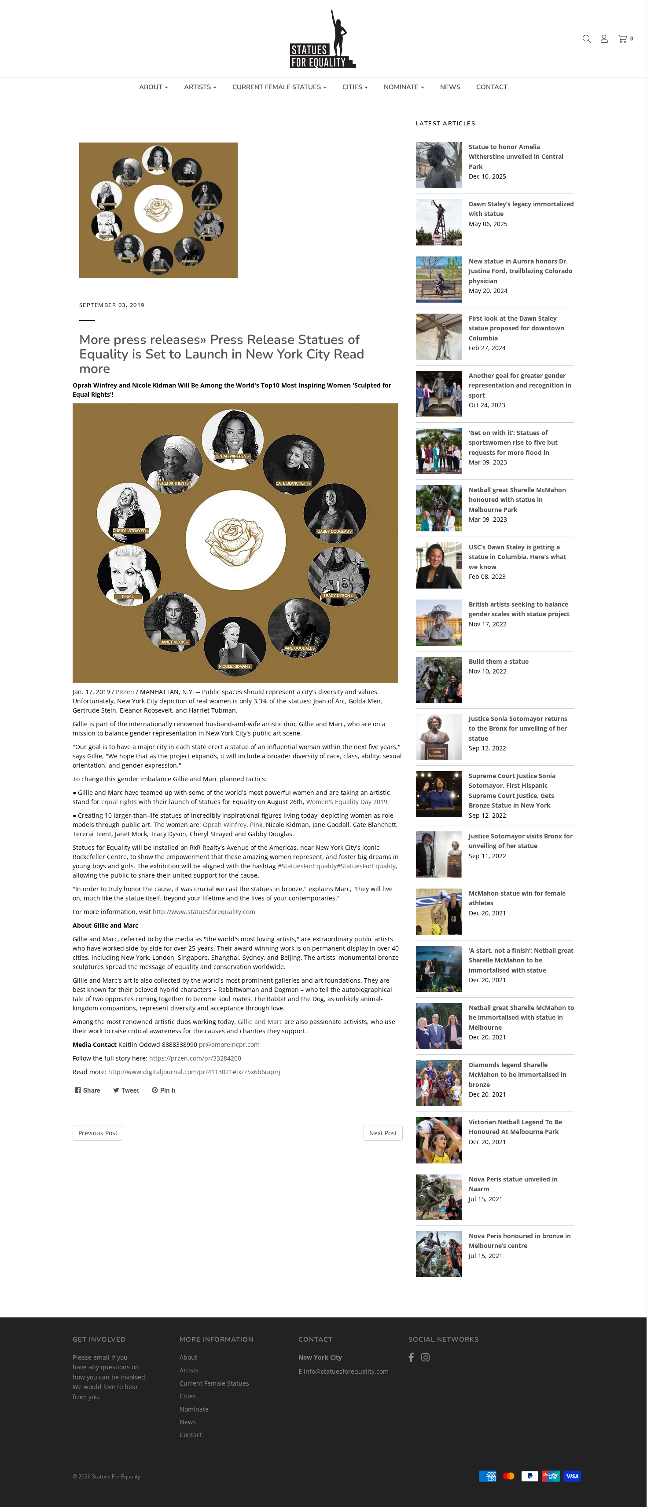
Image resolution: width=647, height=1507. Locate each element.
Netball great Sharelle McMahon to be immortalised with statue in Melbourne (521, 1017)
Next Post (383, 1133)
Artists (189, 1370)
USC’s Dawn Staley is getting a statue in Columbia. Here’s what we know (517, 557)
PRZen (125, 692)
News (450, 87)
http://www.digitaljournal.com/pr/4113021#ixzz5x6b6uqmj (194, 1072)
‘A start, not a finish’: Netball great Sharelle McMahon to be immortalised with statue (521, 960)
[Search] (582, 39)
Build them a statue (499, 661)
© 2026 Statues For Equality (106, 1476)
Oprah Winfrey (224, 824)
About (188, 1357)
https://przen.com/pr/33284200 (195, 1058)
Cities (188, 1396)
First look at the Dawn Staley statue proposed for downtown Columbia (516, 328)
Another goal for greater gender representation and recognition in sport (520, 385)
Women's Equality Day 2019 (346, 801)
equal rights (119, 801)
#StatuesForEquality (307, 866)
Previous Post (98, 1133)
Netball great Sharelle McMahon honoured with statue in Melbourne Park (517, 500)
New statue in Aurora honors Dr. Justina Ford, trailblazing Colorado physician (521, 271)
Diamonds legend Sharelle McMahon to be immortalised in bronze (517, 1075)
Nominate (194, 1409)
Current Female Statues (214, 1383)
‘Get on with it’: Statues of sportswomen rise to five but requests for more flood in (513, 442)
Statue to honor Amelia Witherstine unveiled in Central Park (516, 157)
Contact (491, 87)
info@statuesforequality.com (346, 1371)
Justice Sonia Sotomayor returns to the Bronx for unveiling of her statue (518, 728)
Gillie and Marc (260, 1021)
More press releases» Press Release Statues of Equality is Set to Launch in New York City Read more (221, 354)
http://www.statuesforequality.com (204, 911)
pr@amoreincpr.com (229, 1044)
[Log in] (600, 39)
